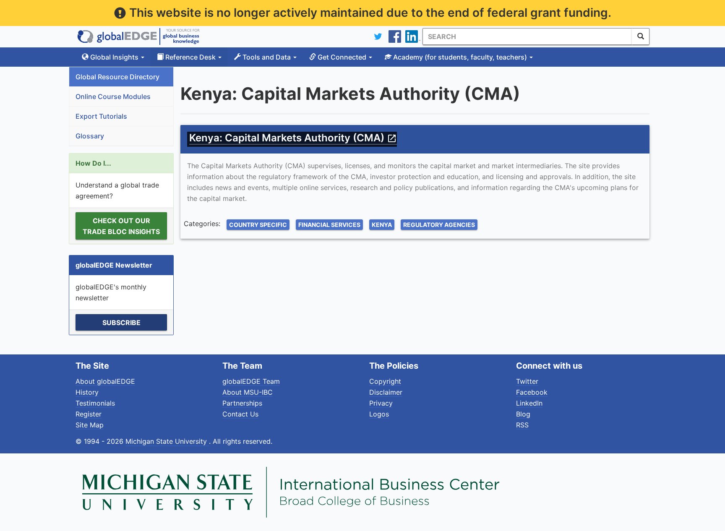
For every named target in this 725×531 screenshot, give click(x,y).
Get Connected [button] (342, 57)
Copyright (385, 381)
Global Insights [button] (114, 57)
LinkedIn (529, 403)
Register (89, 414)
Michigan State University (167, 441)
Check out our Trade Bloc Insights (121, 226)
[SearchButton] (640, 36)
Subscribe (121, 322)
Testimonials (95, 403)
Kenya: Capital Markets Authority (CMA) (293, 138)
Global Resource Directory (117, 77)
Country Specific (258, 224)
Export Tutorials (101, 116)
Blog (523, 414)
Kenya (382, 224)
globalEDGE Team (251, 381)
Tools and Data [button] (266, 57)
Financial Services (329, 224)
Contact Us (240, 414)
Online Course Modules (113, 96)
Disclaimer (385, 392)
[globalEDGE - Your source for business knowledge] (138, 36)
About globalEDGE (105, 381)
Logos (379, 414)
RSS (522, 425)
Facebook (532, 392)
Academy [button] (459, 57)
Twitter (527, 381)
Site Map (90, 425)
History (87, 392)
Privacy (381, 403)
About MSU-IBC (247, 392)
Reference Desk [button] (190, 57)
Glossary (90, 136)
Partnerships (242, 403)
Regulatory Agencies (439, 224)
